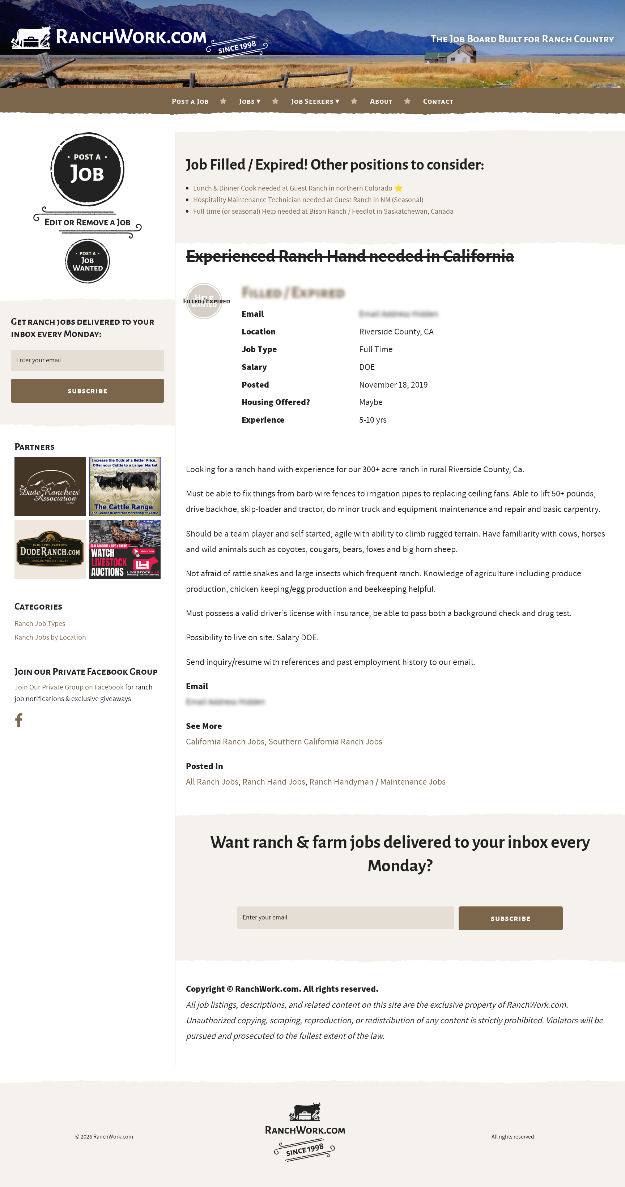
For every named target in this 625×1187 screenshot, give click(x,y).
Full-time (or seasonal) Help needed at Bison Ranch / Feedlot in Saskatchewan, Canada (323, 211)
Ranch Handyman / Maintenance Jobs (377, 782)
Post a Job (190, 101)
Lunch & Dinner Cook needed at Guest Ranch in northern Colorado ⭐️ (298, 188)
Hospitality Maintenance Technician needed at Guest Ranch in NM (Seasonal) (308, 200)
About (381, 101)
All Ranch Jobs (212, 782)
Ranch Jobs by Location (50, 637)
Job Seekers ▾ (315, 101)
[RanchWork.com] (305, 1132)
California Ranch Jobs (225, 741)
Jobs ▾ (250, 101)
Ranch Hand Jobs (273, 782)
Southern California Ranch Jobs (325, 741)
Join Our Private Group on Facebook (69, 687)
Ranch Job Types (39, 624)
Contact (438, 101)
